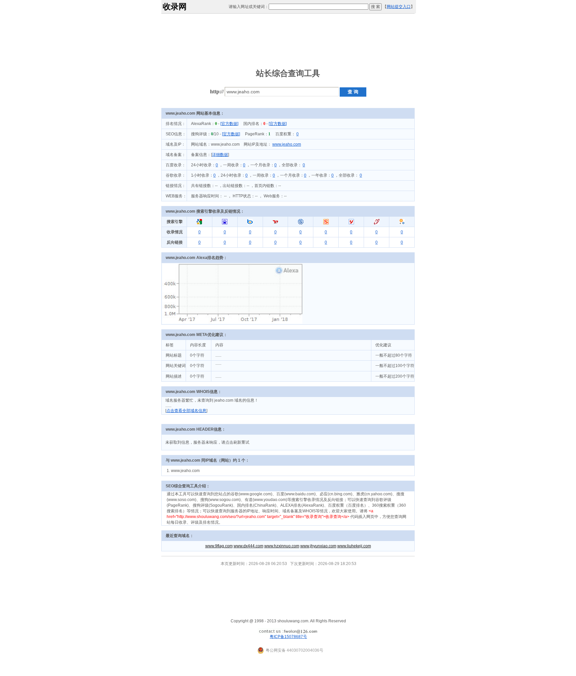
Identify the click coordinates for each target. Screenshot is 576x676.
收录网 (175, 6)
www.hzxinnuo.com (281, 546)
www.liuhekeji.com (354, 546)
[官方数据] (229, 123)
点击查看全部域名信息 (186, 410)
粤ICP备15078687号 (288, 636)
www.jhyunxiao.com (318, 546)
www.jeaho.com (286, 144)
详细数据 (220, 154)
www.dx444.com (248, 546)
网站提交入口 (399, 6)
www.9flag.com (219, 546)
